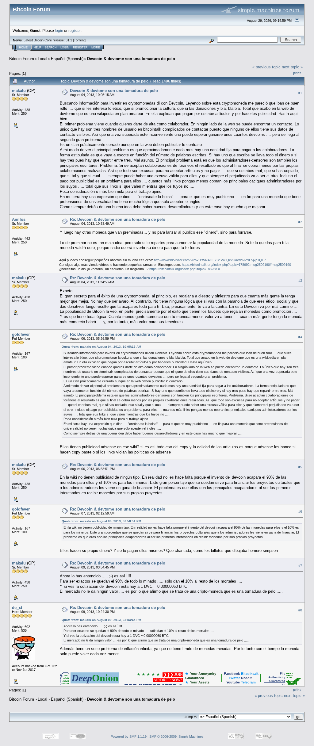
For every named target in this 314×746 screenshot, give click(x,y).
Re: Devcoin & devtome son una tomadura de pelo (117, 219)
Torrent (79, 40)
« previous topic (266, 67)
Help (37, 47)
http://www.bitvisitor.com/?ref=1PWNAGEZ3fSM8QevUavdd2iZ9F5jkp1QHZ (210, 260)
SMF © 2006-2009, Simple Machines (176, 736)
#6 (300, 511)
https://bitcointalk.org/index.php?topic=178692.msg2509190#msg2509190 (236, 264)
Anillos (18, 219)
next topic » (292, 67)
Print (297, 73)
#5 (300, 467)
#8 (300, 610)
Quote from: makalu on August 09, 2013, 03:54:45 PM (101, 620)
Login (64, 47)
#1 (300, 93)
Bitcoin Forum (21, 58)
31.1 (69, 40)
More (95, 47)
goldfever (21, 334)
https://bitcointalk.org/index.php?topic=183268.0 (184, 269)
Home (23, 47)
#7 (300, 566)
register (74, 31)
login (59, 31)
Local (42, 58)
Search (51, 47)
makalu (19, 90)
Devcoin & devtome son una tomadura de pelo (131, 58)
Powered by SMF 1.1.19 (129, 736)
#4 (300, 337)
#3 (300, 280)
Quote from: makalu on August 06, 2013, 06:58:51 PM (101, 521)
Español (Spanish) (67, 58)
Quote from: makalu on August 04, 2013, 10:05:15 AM (101, 346)
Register (80, 47)
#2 (300, 222)
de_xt (17, 607)
